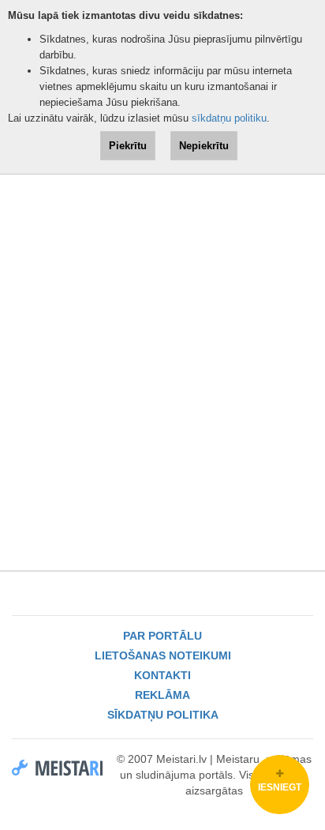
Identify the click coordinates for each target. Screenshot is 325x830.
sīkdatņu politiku (229, 118)
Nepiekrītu (204, 146)
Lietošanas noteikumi (163, 655)
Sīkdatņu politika (163, 714)
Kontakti (162, 675)
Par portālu (162, 635)
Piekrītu (128, 146)
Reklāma (162, 695)
